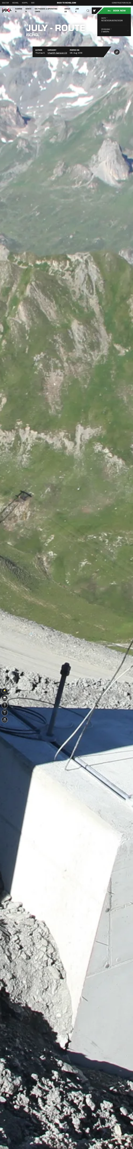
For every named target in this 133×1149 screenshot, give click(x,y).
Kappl (25, 2)
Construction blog (121, 3)
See (32, 2)
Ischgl (15, 2)
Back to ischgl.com (66, 2)
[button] (88, 10)
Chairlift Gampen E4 (57, 53)
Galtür (5, 2)
